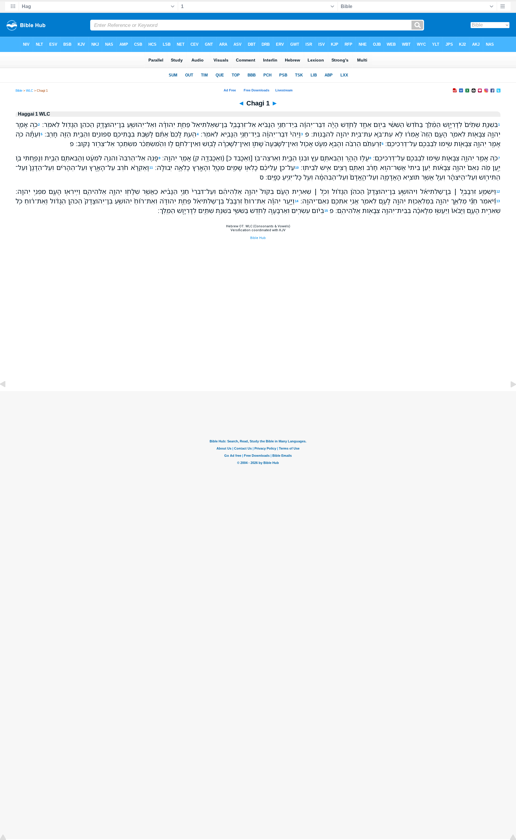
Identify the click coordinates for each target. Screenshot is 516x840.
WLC (29, 90)
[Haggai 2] (508, 398)
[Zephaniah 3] (7, 398)
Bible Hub (258, 238)
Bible (19, 90)
